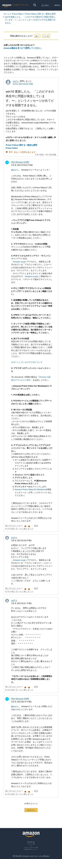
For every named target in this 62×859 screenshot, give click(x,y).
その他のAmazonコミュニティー (31, 849)
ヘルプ (30, 845)
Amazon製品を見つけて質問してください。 (23, 48)
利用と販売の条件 (31, 841)
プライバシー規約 (31, 843)
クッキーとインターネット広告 (31, 847)
